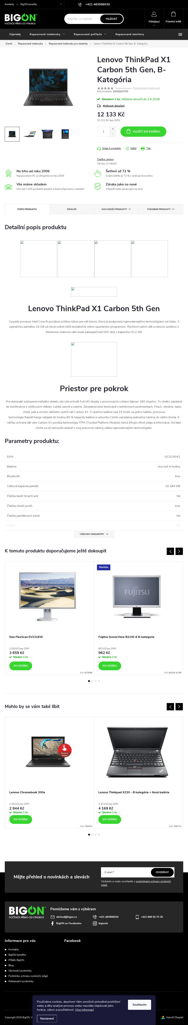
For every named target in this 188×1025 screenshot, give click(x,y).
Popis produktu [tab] (27, 209)
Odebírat (162, 872)
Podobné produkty (159, 209)
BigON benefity (28, 4)
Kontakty (9, 4)
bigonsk (103, 923)
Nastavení (47, 1019)
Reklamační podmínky (20, 981)
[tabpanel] (49, 618)
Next (179, 551)
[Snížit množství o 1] (113, 134)
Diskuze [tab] (71, 209)
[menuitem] (15, 34)
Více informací (84, 1010)
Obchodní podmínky (20, 970)
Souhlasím (140, 1005)
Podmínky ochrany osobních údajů (28, 976)
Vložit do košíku (146, 132)
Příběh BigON (16, 960)
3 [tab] (96, 681)
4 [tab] (99, 681)
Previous (170, 551)
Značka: (105, 159)
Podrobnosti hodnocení (146, 88)
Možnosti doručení (113, 106)
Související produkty (114, 209)
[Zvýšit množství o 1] (113, 129)
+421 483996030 (108, 917)
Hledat (111, 19)
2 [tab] (92, 681)
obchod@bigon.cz (66, 917)
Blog (11, 965)
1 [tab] (89, 681)
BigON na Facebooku (68, 923)
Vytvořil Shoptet (174, 1017)
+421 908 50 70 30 (152, 917)
